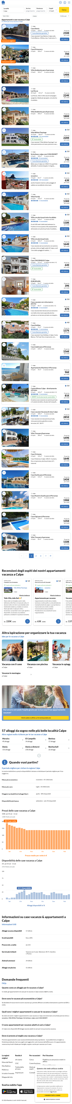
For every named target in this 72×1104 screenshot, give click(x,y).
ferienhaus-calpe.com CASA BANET (44, 154)
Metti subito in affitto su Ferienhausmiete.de (36, 718)
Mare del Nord (7, 1062)
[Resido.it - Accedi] (65, 2)
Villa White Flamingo (38, 132)
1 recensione (43, 200)
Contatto (32, 1073)
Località (6, 8)
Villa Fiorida (35, 197)
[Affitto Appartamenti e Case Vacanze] (3, 2)
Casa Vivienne (36, 454)
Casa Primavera (36, 49)
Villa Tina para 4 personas (40, 537)
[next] (46, 555)
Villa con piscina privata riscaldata (43, 217)
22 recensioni (43, 180)
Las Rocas (34, 91)
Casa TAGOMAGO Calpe (40, 260)
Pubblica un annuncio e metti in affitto (54, 1060)
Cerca (64, 10)
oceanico (34, 176)
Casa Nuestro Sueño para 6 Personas (44, 496)
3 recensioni (43, 394)
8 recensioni (43, 158)
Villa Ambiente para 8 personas (42, 112)
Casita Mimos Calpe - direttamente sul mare (44, 389)
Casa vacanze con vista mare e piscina (42, 303)
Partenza (40, 8)
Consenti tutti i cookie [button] (52, 1095)
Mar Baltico (6, 1066)
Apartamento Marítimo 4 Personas (44, 368)
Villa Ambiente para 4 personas (42, 70)
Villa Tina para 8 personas (40, 433)
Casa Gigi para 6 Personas (40, 516)
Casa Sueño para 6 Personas (41, 475)
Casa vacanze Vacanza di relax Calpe (44, 412)
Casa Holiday (36, 325)
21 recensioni (43, 136)
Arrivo (28, 8)
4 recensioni (43, 221)
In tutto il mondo (8, 1073)
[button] (69, 2)
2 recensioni (43, 308)
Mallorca (5, 1070)
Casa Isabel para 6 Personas (41, 347)
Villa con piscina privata (39, 239)
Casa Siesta (35, 29)
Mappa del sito (7, 1077)
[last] (50, 555)
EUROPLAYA (35, 281)
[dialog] (52, 1083)
